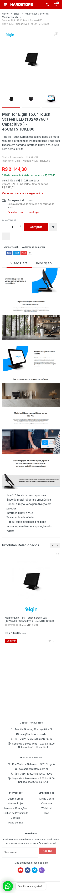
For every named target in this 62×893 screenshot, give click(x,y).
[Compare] (6, 236)
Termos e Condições (15, 808)
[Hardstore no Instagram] (42, 870)
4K (30, 253)
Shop (16, 13)
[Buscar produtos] (47, 5)
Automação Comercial (37, 13)
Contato (15, 817)
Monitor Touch (10, 17)
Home (5, 13)
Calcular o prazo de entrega (23, 212)
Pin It (24, 253)
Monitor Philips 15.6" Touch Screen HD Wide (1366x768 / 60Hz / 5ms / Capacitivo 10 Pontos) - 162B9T (26, 621)
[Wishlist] (53, 227)
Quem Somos (15, 798)
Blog (46, 813)
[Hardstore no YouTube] (20, 870)
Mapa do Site (15, 822)
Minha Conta (46, 798)
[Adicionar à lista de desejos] (47, 641)
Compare (46, 803)
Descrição (44, 263)
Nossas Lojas (15, 803)
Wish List (46, 808)
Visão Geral (19, 263)
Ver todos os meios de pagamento (22, 193)
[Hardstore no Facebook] (27, 870)
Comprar (36, 227)
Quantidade (9, 220)
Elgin (17, 160)
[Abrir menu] (5, 5)
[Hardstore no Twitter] (35, 870)
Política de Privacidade (15, 813)
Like (9, 253)
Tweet (16, 253)
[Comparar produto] (52, 641)
